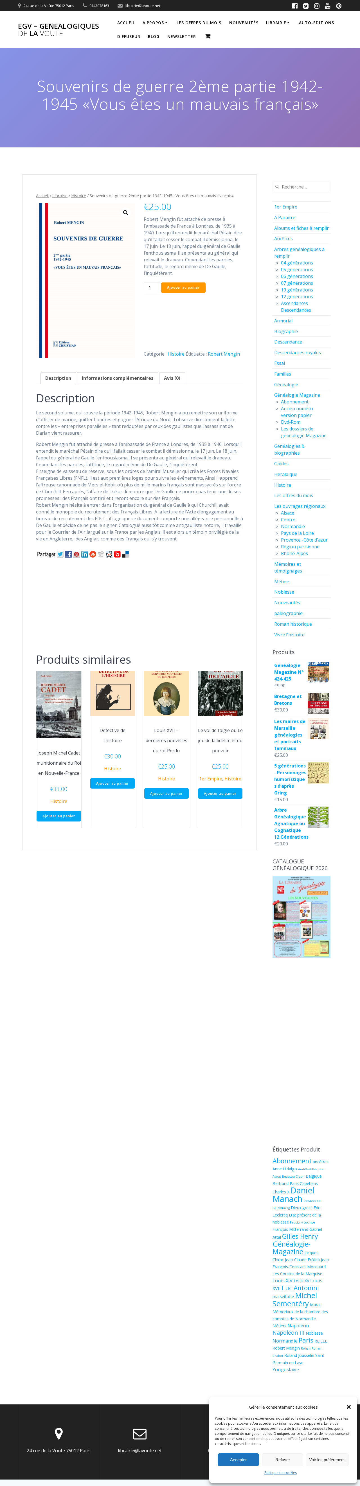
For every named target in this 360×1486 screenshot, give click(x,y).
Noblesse (284, 592)
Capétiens (309, 1183)
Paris (306, 1340)
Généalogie (286, 384)
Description (58, 378)
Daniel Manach (293, 1194)
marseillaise (283, 1296)
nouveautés (243, 22)
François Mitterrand (290, 1229)
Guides (281, 464)
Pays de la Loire (297, 533)
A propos (153, 22)
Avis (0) (172, 378)
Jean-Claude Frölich (302, 1259)
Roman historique (293, 624)
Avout (277, 1177)
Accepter (238, 1459)
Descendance (288, 342)
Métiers (282, 581)
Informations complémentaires (117, 378)
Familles (282, 374)
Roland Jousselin (299, 1355)
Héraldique (285, 474)
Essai (279, 363)
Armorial (283, 321)
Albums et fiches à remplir (301, 228)
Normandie (293, 526)
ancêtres (320, 1161)
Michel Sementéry (295, 1299)
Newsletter (181, 36)
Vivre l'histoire (289, 635)
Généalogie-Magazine (291, 1247)
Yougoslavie (286, 1369)
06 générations (297, 276)
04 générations (297, 263)
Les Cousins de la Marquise (297, 1273)
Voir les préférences (327, 1459)
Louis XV (301, 1280)
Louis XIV (282, 1280)
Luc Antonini (300, 1287)
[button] (349, 1407)
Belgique (314, 1176)
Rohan (305, 1348)
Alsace (287, 513)
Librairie (276, 22)
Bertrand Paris (286, 1183)
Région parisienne (300, 547)
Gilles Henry (300, 1236)
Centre (288, 520)
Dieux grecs (301, 1207)
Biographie (286, 331)
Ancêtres (283, 238)
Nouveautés (287, 603)
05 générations (297, 269)
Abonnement (295, 402)
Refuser (282, 1459)
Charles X (281, 1192)
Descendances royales (297, 352)
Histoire (78, 195)
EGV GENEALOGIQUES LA (58, 30)
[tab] (58, 378)
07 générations (297, 283)
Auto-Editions (316, 22)
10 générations (297, 290)
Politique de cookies (280, 1472)
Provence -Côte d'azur (304, 540)
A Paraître (284, 217)
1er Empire (210, 779)
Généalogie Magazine (297, 395)
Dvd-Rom (290, 422)
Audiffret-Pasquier (311, 1169)
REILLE (320, 1341)
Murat (315, 1304)
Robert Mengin (224, 354)
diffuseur (128, 36)
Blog (153, 36)
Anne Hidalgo (285, 1168)
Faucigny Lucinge (302, 1222)
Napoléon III (289, 1332)
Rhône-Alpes (294, 553)
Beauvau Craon (293, 1177)
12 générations (297, 296)
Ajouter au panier (183, 287)
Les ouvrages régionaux (299, 506)
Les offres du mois (199, 22)
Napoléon (298, 1325)
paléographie (288, 613)
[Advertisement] (139, 604)
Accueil (126, 22)
